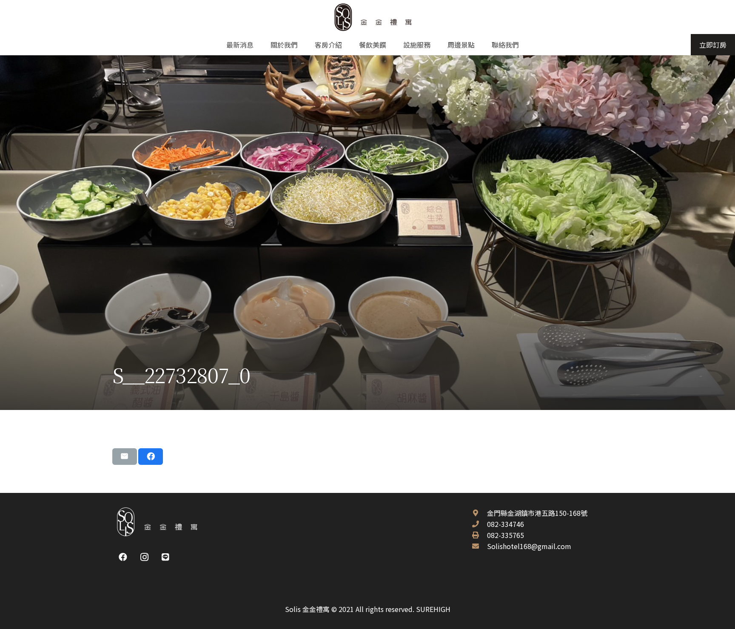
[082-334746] (479, 524)
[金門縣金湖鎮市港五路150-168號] (479, 512)
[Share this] (150, 456)
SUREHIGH (433, 609)
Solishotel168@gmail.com (529, 546)
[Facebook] (123, 557)
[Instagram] (144, 557)
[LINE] (165, 557)
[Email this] (124, 456)
